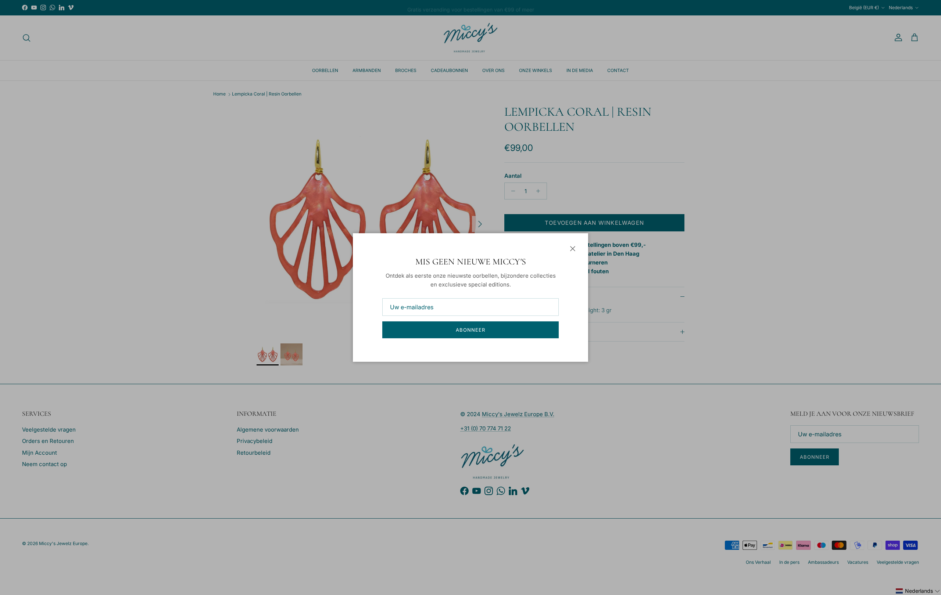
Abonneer (470, 330)
